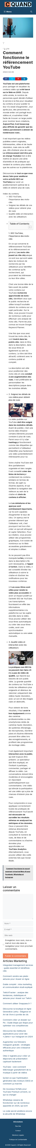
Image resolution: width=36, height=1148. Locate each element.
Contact (18, 1130)
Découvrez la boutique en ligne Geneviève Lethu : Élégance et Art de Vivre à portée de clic (17, 1012)
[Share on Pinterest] (18, 78)
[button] (31, 12)
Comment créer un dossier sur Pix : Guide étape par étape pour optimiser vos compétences (18, 1023)
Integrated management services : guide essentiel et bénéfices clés (18, 968)
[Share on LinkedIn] (24, 78)
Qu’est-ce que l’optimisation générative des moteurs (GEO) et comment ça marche (18, 1081)
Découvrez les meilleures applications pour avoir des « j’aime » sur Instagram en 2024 (18, 1034)
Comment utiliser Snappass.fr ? (17, 1003)
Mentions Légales (18, 1135)
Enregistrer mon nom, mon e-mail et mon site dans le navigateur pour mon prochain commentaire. (19, 944)
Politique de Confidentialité (18, 1139)
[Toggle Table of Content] (29, 227)
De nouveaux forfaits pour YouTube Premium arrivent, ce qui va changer (17, 1092)
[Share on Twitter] (12, 78)
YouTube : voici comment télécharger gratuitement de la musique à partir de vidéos (17, 1070)
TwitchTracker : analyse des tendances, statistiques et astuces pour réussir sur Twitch (17, 995)
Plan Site (18, 1126)
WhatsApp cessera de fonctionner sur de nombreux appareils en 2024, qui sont (16, 1103)
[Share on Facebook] (6, 78)
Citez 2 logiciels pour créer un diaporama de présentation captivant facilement (16, 1059)
